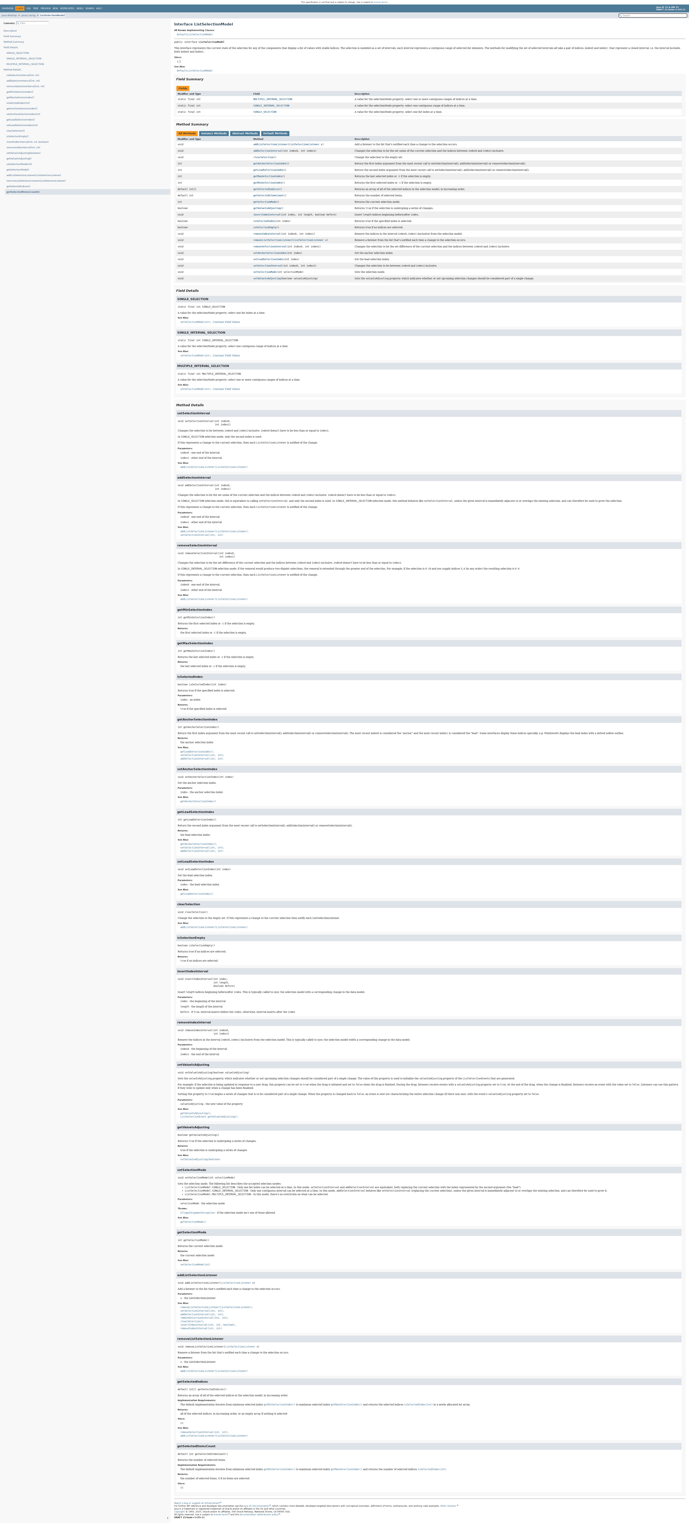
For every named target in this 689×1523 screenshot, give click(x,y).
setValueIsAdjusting (267, 278)
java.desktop (9, 15)
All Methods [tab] (187, 133)
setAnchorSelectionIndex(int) (23, 114)
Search (89, 8)
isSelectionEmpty (264, 227)
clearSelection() (15, 130)
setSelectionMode (264, 272)
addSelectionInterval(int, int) (23, 80)
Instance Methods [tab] (214, 133)
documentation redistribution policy (259, 1514)
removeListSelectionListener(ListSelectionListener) (36, 180)
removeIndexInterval (267, 233)
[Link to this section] (206, 79)
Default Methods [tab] (275, 133)
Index (79, 8)
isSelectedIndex (264, 221)
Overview (7, 8)
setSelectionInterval (267, 265)
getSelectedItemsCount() (22, 192)
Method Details (12, 69)
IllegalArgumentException (197, 1212)
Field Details (11, 47)
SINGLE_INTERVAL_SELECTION (23, 58)
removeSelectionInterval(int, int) (25, 86)
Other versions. (448, 1506)
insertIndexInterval (267, 214)
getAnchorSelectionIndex (269, 163)
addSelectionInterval (267, 150)
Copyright (179, 1511)
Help (99, 8)
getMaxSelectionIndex (267, 176)
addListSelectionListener (270, 144)
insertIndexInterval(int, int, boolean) (27, 142)
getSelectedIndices (266, 189)
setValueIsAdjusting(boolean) (23, 153)
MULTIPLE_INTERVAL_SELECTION (25, 64)
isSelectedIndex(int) (18, 103)
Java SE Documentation (256, 1506)
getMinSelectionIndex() (19, 92)
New (55, 8)
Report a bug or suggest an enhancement (197, 1503)
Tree (36, 8)
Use (28, 8)
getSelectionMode (264, 201)
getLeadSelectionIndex (268, 170)
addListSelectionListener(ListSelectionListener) (33, 175)
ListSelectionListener (304, 144)
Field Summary (12, 36)
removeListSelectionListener (272, 240)
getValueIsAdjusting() (18, 158)
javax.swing (28, 15)
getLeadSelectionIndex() (20, 119)
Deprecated (67, 8)
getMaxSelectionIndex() (20, 97)
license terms (381, 2)
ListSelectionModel (52, 15)
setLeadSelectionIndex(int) (22, 125)
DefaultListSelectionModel (195, 34)
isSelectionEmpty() (17, 136)
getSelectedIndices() (18, 186)
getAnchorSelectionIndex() (21, 108)
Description (10, 30)
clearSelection (263, 157)
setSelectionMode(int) (19, 164)
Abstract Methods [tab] (245, 133)
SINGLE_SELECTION (17, 53)
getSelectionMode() (17, 169)
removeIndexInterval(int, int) (23, 147)
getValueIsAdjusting (267, 208)
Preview (46, 8)
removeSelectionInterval (269, 246)
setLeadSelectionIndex (268, 259)
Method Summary (14, 42)
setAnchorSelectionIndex (269, 253)
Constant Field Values (226, 322)
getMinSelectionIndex (267, 182)
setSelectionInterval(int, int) (22, 75)
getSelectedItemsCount (268, 195)
